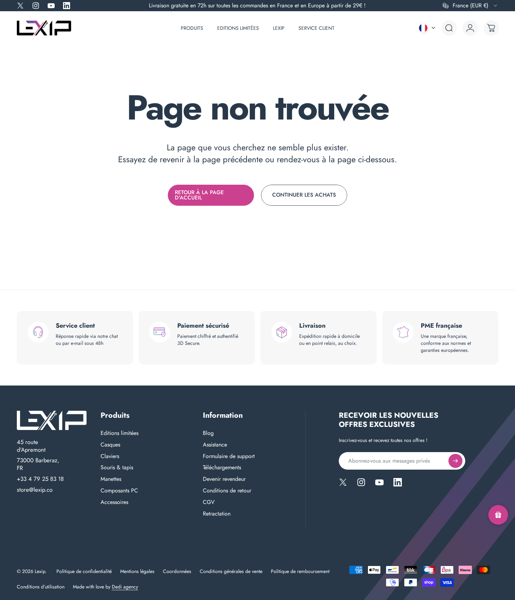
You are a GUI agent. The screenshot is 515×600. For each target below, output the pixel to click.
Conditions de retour (227, 491)
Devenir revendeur (224, 479)
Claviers (110, 456)
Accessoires (114, 502)
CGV (209, 502)
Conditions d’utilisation (40, 586)
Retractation (217, 514)
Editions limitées (119, 433)
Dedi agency (125, 586)
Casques (110, 445)
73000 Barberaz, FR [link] (38, 464)
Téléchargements (222, 467)
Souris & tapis (117, 467)
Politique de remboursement (300, 571)
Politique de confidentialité (84, 571)
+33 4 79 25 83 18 (40, 479)
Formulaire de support (229, 456)
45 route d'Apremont (31, 446)
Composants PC (119, 491)
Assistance (215, 445)
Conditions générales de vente (231, 571)
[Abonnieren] (455, 461)
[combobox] (470, 5)
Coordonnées (177, 571)
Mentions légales (137, 571)
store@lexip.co (35, 490)
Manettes (111, 479)
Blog (208, 433)
